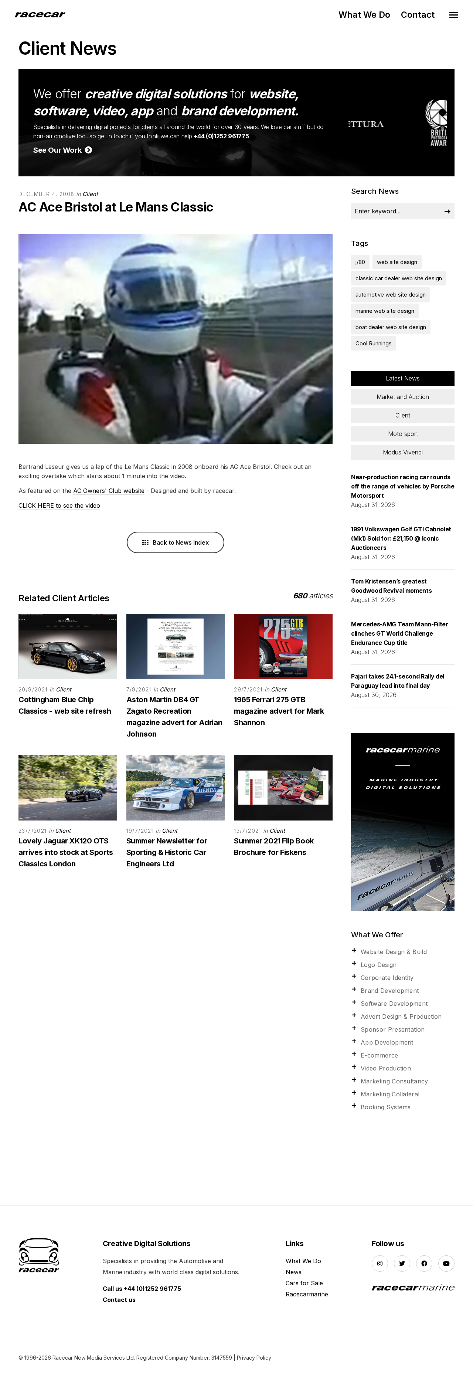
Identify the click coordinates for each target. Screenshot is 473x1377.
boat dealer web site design (390, 327)
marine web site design (384, 310)
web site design (397, 261)
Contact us (119, 1299)
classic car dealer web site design (398, 278)
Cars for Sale (304, 1283)
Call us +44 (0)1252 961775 (142, 1288)
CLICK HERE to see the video (59, 505)
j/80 (360, 261)
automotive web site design (390, 294)
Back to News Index (180, 542)
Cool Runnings (373, 343)
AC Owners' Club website (108, 490)
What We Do (364, 15)
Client (90, 193)
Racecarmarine (307, 1294)
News (294, 1272)
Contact (418, 15)
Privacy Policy (254, 1357)
